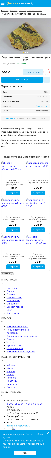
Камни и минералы (17, 326)
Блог (9, 310)
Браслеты (12, 384)
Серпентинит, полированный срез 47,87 (13, 219)
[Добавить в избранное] (46, 80)
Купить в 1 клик (33, 72)
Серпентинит (42, 106)
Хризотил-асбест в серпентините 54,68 (38, 181)
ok (25, 453)
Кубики (11, 365)
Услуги (10, 342)
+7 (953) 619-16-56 (33, 404)
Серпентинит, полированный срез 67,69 (13, 256)
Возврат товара (15, 307)
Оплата (10, 291)
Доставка (12, 288)
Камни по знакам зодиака (21, 351)
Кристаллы (13, 333)
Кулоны (11, 371)
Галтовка (11, 378)
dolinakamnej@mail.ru (18, 426)
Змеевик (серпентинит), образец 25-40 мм (38, 256)
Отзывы (11, 294)
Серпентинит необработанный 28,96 (38, 219)
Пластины (12, 381)
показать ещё (7, 274)
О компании (13, 300)
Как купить (13, 313)
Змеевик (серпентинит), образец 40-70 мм (13, 182)
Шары (10, 368)
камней (18, 3)
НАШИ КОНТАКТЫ (11, 392)
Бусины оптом (14, 345)
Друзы (10, 339)
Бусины (11, 387)
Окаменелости (15, 348)
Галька (10, 374)
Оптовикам (13, 304)
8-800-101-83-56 (15, 404)
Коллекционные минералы (22, 336)
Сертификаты (14, 297)
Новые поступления (18, 330)
